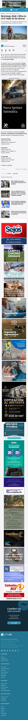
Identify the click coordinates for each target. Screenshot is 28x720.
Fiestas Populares (4, 672)
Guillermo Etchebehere (5, 690)
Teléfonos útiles (4, 696)
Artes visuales (4, 713)
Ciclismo (9, 173)
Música (2, 710)
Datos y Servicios (5, 693)
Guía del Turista (5, 663)
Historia (2, 706)
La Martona (3, 685)
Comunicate (4, 654)
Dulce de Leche (4, 683)
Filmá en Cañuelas (4, 687)
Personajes (3, 715)
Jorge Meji (15, 173)
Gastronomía (3, 673)
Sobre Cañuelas (5, 703)
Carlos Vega (3, 688)
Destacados (4, 680)
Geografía (3, 708)
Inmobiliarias (3, 700)
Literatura (3, 711)
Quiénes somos (4, 658)
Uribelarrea (3, 670)
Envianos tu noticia (4, 660)
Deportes (3, 13)
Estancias (3, 677)
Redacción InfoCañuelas (21, 169)
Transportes (3, 698)
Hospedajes (3, 675)
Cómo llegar (3, 666)
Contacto (3, 657)
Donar (12, 623)
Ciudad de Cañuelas (5, 668)
